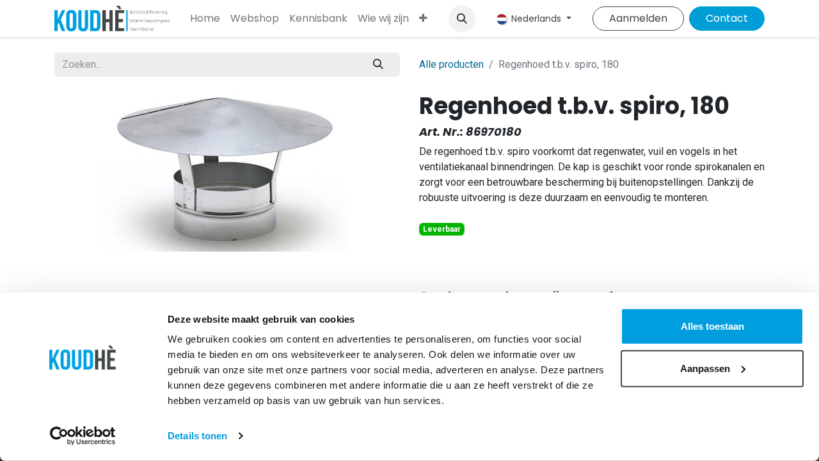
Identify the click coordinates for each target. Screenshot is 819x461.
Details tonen (197, 435)
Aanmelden (638, 18)
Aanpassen (705, 367)
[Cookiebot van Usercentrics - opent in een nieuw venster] (83, 436)
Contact (727, 18)
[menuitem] (205, 18)
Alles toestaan (712, 326)
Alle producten (451, 64)
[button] (462, 18)
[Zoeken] (378, 65)
